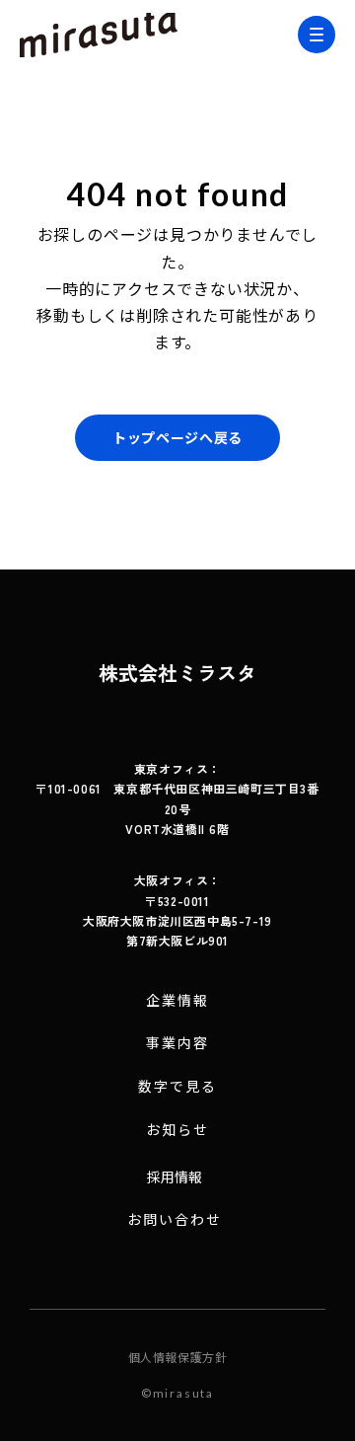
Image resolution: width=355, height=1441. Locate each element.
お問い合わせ (175, 1219)
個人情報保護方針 (178, 1357)
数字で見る (178, 1086)
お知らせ (177, 1129)
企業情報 (177, 1000)
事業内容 (177, 1042)
